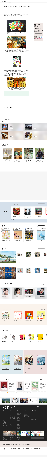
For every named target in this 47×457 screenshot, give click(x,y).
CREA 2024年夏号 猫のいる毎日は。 (18, 427)
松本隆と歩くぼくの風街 (26, 415)
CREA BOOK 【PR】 (5, 439)
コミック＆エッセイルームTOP (41, 309)
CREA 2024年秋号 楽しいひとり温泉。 (19, 425)
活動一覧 (18, 439)
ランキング (4, 420)
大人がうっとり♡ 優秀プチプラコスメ (12, 424)
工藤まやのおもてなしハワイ (12, 416)
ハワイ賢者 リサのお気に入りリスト (12, 415)
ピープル (11, 438)
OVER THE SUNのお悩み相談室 (27, 416)
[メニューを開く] (44, 1)
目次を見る (6, 368)
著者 (10, 439)
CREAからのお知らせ (5, 425)
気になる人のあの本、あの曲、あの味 (27, 413)
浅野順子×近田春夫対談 (26, 414)
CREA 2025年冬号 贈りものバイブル (18, 424)
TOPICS (4, 424)
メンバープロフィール (19, 438)
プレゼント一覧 (35, 39)
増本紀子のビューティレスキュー (13, 425)
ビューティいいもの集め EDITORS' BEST (12, 422)
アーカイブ (4, 421)
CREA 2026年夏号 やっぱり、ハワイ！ (19, 413)
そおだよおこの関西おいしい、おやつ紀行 (13, 418)
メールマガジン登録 (38, 443)
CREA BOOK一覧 (41, 379)
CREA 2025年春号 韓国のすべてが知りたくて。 (19, 422)
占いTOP (41, 331)
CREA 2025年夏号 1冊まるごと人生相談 (19, 420)
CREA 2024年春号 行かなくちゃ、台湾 (19, 428)
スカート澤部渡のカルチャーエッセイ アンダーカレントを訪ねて (33, 419)
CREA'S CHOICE (4, 423)
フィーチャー (4, 422)
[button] (2, 165)
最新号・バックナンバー (5, 438)
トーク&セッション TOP (41, 284)
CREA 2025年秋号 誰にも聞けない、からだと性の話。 (20, 419)
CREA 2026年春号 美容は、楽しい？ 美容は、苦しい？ (20, 415)
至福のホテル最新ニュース (12, 417)
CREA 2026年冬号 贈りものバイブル (18, 417)
